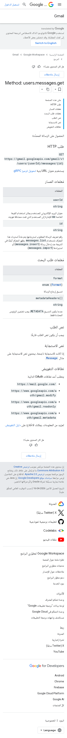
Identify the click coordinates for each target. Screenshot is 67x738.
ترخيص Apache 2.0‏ (34, 474)
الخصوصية (50, 720)
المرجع (56, 59)
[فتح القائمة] (59, 4)
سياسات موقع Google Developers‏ (35, 477)
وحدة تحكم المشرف (54, 599)
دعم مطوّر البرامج (55, 577)
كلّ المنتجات (58, 705)
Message (52, 358)
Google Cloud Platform (50, 693)
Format (56, 284)
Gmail (59, 16)
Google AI (58, 699)
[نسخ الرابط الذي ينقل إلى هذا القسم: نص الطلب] (46, 327)
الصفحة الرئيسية (56, 54)
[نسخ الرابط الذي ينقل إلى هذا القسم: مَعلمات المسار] (41, 182)
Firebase (59, 687)
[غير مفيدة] (33, 66)
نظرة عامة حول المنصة (53, 559)
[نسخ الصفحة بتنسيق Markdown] (47, 89)
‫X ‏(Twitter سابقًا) (55, 645)
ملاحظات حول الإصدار (53, 571)
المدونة (60, 633)
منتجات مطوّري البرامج (53, 565)
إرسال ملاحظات (51, 74)
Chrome (59, 681)
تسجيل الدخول (11, 4)
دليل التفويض (13, 425)
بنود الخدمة (58, 583)
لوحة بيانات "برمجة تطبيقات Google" (46, 605)
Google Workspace (33, 54)
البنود (61, 720)
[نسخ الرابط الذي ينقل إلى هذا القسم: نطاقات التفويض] (38, 369)
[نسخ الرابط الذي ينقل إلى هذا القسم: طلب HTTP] (43, 147)
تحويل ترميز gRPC (25, 171)
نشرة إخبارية (58, 639)
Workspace (45, 4)
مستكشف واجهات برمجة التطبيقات (47, 617)
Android (59, 675)
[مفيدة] (39, 66)
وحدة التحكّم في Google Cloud (48, 611)
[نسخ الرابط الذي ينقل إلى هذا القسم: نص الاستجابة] (41, 346)
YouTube (58, 651)
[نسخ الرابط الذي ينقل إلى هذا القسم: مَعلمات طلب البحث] (34, 260)
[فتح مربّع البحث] (24, 4)
